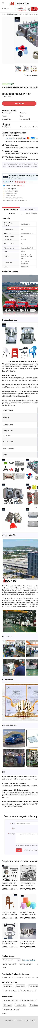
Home (3, 14)
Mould (31, 14)
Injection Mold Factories (11, 1000)
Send (18, 850)
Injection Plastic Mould (10, 991)
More (3, 1013)
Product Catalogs (29, 960)
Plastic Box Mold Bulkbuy (11, 1010)
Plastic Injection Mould (9, 964)
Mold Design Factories (28, 1000)
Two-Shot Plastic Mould (28, 991)
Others (4, 967)
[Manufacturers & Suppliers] (19, 3)
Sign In (5, 200)
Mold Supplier (8, 1005)
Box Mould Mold (21, 1005)
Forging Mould (8, 986)
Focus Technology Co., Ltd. (25, 1020)
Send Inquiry (19, 103)
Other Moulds (20, 986)
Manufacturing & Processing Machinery (17, 14)
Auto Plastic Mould (25, 964)
